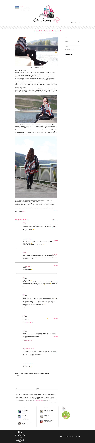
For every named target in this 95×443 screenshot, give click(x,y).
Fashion (56, 33)
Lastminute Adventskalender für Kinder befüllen (26, 417)
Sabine (24, 252)
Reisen (50, 27)
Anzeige (53, 33)
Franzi (24, 222)
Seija (24, 277)
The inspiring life (41, 33)
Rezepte (34, 27)
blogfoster (24, 211)
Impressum (78, 436)
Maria (24, 294)
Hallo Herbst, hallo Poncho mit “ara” (47, 31)
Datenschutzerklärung (38, 400)
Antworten (55, 210)
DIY (38, 27)
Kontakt (61, 436)
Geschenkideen (44, 27)
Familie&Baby (56, 27)
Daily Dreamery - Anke (28, 348)
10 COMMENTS (22, 220)
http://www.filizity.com (27, 340)
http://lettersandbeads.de (28, 322)
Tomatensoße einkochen (48, 420)
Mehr (61, 27)
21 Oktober (48, 33)
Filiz (24, 330)
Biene (24, 315)
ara (42, 67)
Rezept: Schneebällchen (48, 410)
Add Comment (55, 219)
